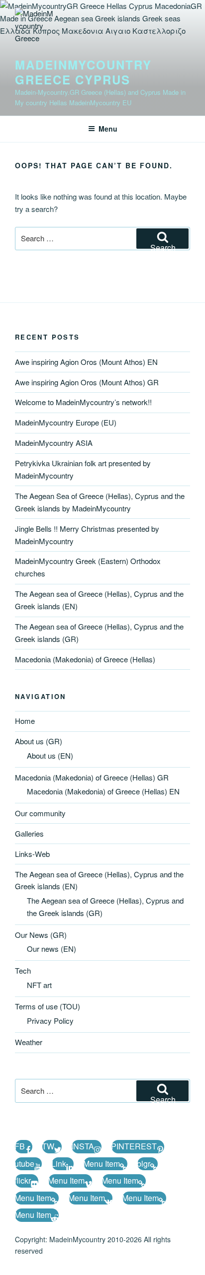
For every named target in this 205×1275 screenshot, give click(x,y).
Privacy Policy (50, 1020)
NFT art (39, 985)
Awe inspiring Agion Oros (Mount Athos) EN (86, 361)
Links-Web (32, 854)
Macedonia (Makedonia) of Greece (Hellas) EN (103, 791)
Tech (23, 970)
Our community (40, 813)
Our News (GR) (41, 934)
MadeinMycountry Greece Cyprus (83, 72)
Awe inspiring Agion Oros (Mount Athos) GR (87, 382)
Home (25, 720)
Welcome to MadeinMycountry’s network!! (83, 402)
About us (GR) (38, 741)
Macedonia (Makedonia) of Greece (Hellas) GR (92, 777)
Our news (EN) (51, 948)
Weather (28, 1042)
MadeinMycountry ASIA (54, 442)
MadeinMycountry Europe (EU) (65, 422)
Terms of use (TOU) (47, 1006)
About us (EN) (50, 755)
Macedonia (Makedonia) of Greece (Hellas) (85, 659)
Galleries (29, 833)
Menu (108, 129)
